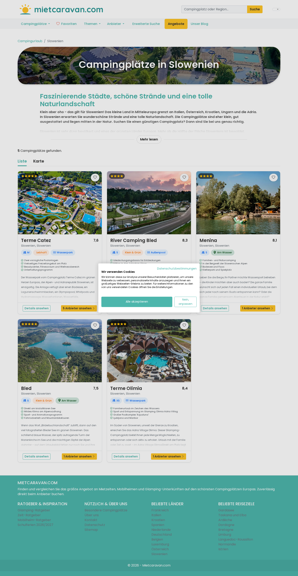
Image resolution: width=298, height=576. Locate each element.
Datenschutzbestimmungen (177, 269)
